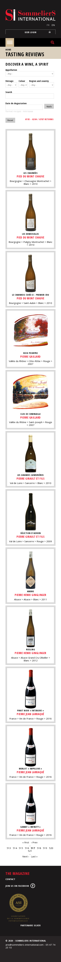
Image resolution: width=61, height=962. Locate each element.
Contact (10, 879)
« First (25, 842)
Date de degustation (16, 103)
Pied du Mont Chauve (30, 176)
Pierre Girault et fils (31, 478)
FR (48, 25)
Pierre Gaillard (30, 356)
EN (53, 25)
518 (39, 848)
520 (51, 848)
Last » (34, 856)
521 (30, 850)
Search (8, 92)
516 (27, 848)
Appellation (11, 69)
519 (45, 848)
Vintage (9, 80)
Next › (25, 856)
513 (9, 848)
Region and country (39, 80)
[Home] (30, 15)
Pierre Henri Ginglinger (30, 595)
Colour (22, 80)
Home (8, 49)
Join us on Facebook (17, 885)
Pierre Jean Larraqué (30, 714)
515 (21, 848)
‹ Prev (34, 842)
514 (15, 848)
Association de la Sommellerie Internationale (17, 907)
